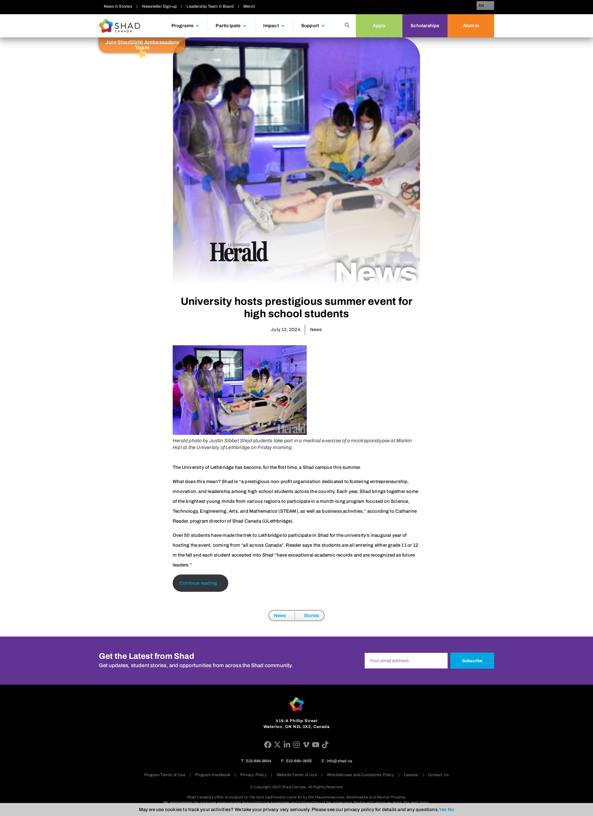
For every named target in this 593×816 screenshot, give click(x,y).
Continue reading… (200, 583)
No (451, 809)
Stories (311, 615)
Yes (443, 809)
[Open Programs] (197, 26)
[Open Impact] (282, 26)
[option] (489, 6)
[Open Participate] (244, 26)
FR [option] (489, 6)
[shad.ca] (296, 704)
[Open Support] (323, 26)
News (280, 615)
